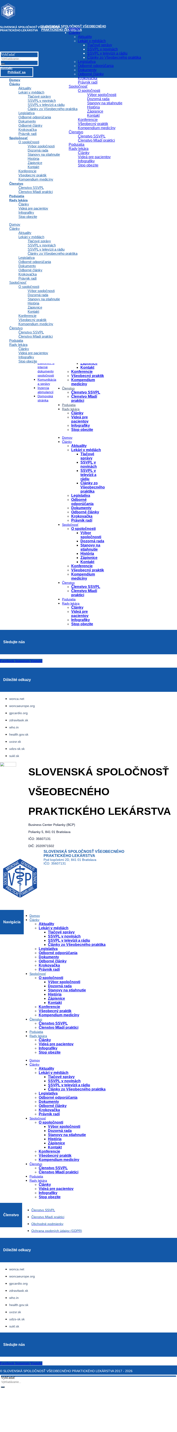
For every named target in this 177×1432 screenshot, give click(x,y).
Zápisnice (35, 307)
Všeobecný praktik (32, 175)
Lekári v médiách (31, 237)
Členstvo (16, 183)
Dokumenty (27, 266)
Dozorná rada (38, 295)
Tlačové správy (39, 241)
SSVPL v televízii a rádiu (46, 249)
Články (23, 204)
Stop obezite (27, 217)
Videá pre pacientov (33, 208)
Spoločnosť (18, 282)
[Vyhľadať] (3, 1387)
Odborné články (30, 270)
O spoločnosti (28, 287)
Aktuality (24, 233)
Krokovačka (27, 274)
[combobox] (19, 1382)
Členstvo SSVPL (31, 188)
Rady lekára (18, 200)
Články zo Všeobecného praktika (52, 253)
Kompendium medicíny (35, 179)
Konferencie (27, 316)
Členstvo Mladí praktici (35, 192)
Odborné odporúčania (34, 262)
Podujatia (16, 340)
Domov (14, 224)
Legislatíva (26, 258)
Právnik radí (27, 278)
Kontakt (33, 311)
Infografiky (26, 212)
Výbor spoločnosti (41, 291)
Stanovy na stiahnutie (44, 299)
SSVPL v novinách (42, 245)
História (33, 303)
